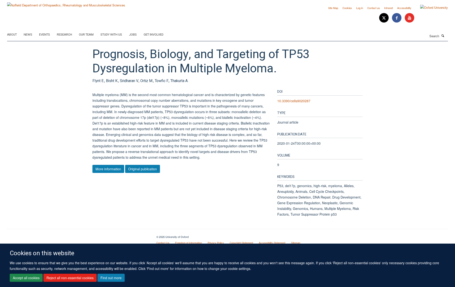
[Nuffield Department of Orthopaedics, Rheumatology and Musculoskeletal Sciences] (66, 3)
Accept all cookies (26, 277)
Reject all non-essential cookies (70, 277)
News (28, 34)
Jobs (133, 34)
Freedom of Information (188, 243)
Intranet (388, 8)
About (12, 34)
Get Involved (154, 34)
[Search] (443, 35)
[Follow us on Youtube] (409, 18)
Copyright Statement (241, 243)
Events (44, 34)
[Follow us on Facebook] (397, 18)
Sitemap (295, 243)
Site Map (333, 8)
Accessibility (404, 8)
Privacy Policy (216, 243)
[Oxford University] (430, 7)
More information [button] (108, 169)
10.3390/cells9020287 (293, 100)
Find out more (111, 277)
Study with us (111, 34)
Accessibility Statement (272, 243)
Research (64, 34)
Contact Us (162, 243)
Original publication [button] (142, 169)
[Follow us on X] (384, 18)
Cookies (347, 8)
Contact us (373, 8)
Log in (359, 8)
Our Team (86, 34)
